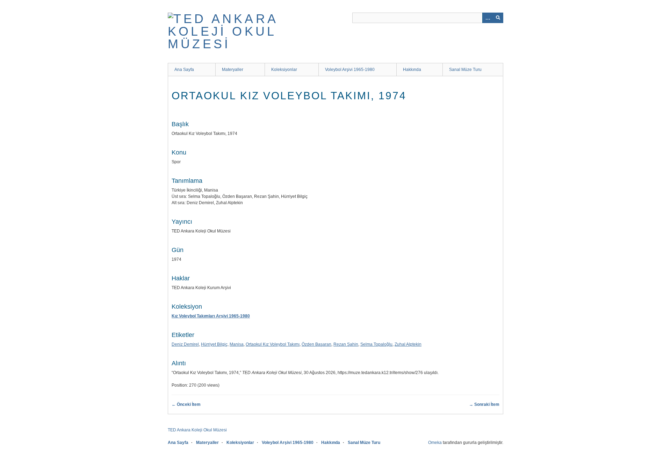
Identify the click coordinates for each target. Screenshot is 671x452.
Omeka (435, 442)
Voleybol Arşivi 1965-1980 (350, 69)
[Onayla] (498, 18)
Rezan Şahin (345, 344)
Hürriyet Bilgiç (214, 344)
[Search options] (487, 18)
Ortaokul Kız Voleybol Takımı (273, 344)
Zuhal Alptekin (408, 344)
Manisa (237, 344)
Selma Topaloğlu (376, 344)
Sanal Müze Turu (465, 69)
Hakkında (412, 69)
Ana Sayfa (184, 69)
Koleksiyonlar (284, 69)
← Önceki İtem (186, 404)
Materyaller (232, 69)
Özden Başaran (316, 344)
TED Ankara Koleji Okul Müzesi (197, 430)
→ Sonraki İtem (484, 404)
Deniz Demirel (185, 344)
